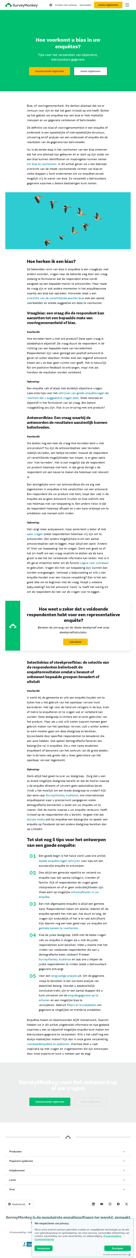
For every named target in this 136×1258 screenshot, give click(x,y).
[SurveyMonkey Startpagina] (21, 5)
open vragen (35, 534)
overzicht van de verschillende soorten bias (55, 298)
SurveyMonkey (49, 959)
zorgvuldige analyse (64, 976)
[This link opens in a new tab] (93, 1204)
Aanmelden (85, 4)
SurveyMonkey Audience (62, 795)
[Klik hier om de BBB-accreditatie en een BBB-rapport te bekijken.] (29, 1246)
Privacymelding (112, 1236)
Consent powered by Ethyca (115, 1254)
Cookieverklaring (44, 1239)
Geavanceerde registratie (49, 71)
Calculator (75, 642)
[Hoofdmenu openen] (127, 5)
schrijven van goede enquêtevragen (81, 393)
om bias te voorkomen (41, 164)
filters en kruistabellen (81, 1005)
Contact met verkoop (66, 4)
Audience (65, 959)
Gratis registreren (108, 5)
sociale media (36, 819)
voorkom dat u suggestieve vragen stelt (53, 398)
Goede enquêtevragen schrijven (59, 861)
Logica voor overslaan (94, 563)
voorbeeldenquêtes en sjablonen (48, 1044)
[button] (68, 1151)
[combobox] (19, 1204)
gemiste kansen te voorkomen (58, 928)
